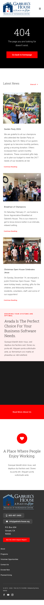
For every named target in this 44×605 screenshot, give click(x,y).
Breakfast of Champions (15, 207)
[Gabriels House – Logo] (16, 3)
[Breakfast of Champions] (22, 187)
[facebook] (4, 595)
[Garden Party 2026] (22, 108)
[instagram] (12, 595)
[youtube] (8, 595)
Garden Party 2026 (12, 129)
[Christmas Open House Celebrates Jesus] (22, 251)
